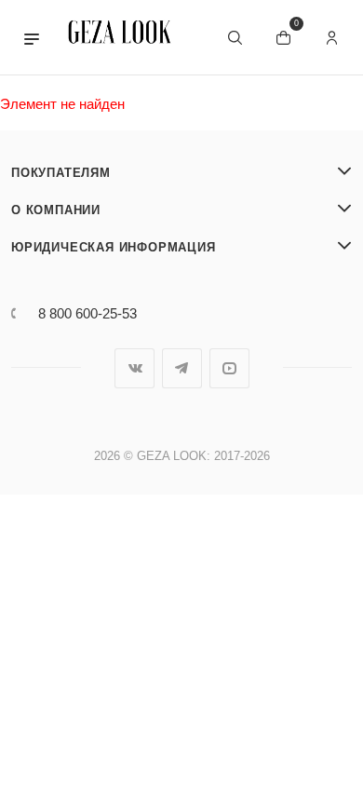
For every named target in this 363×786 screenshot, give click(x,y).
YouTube (229, 368)
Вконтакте (134, 368)
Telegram (182, 368)
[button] (31, 37)
